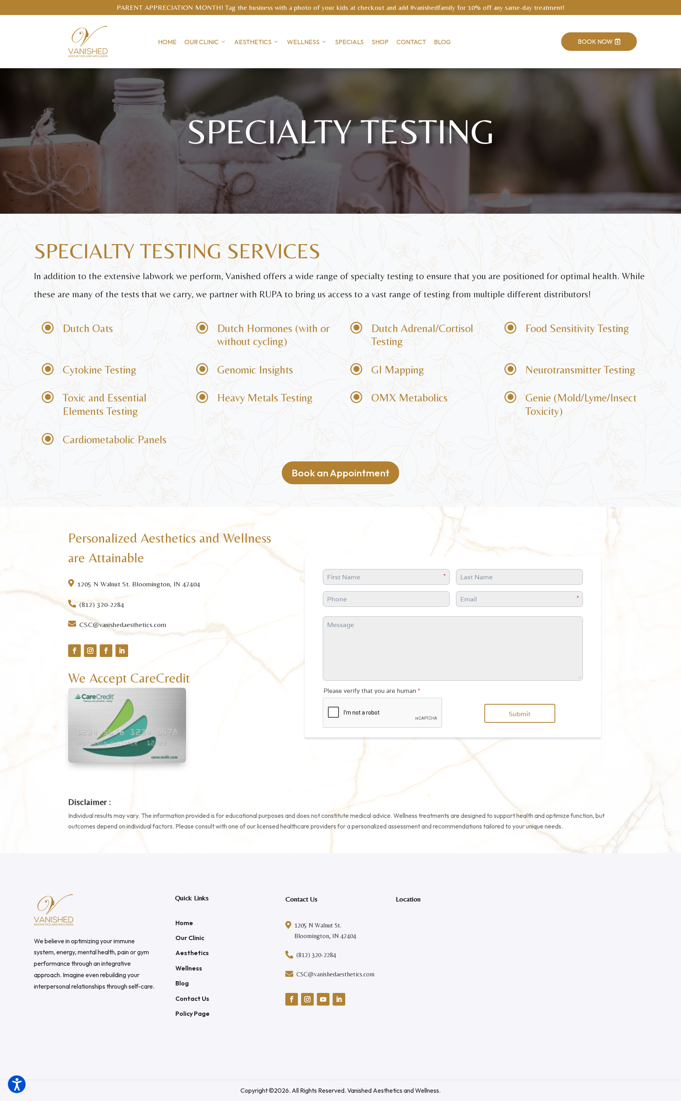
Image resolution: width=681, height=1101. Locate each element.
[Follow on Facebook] (74, 650)
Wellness (303, 42)
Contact (411, 42)
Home (167, 42)
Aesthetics (253, 42)
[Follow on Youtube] (323, 999)
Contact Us (192, 998)
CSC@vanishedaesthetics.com (122, 624)
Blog (442, 42)
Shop (380, 42)
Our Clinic (201, 42)
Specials (349, 42)
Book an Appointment (340, 473)
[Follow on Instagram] (90, 650)
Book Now (599, 41)
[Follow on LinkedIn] (121, 650)
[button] (17, 1084)
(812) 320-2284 (101, 604)
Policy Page (192, 1013)
